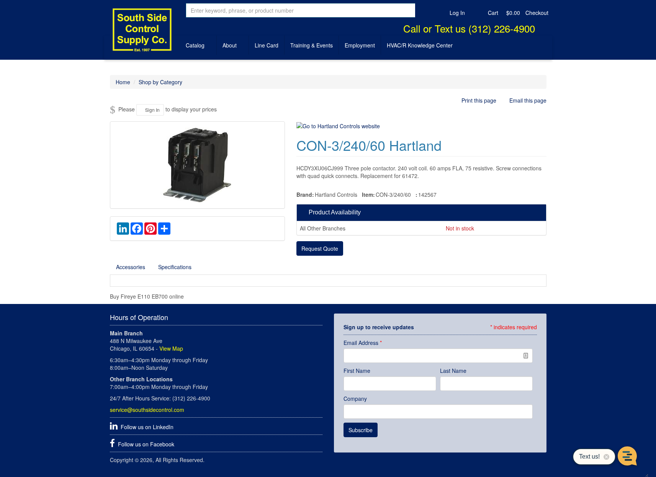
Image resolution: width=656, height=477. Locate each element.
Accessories (130, 267)
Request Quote (319, 248)
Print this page (479, 100)
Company (355, 398)
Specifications (174, 267)
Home (123, 82)
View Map (171, 348)
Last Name (453, 370)
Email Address (363, 342)
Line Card (266, 45)
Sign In (152, 109)
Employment (360, 45)
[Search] (422, 10)
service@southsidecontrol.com (147, 409)
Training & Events (311, 45)
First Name (357, 370)
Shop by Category (160, 82)
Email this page (527, 100)
